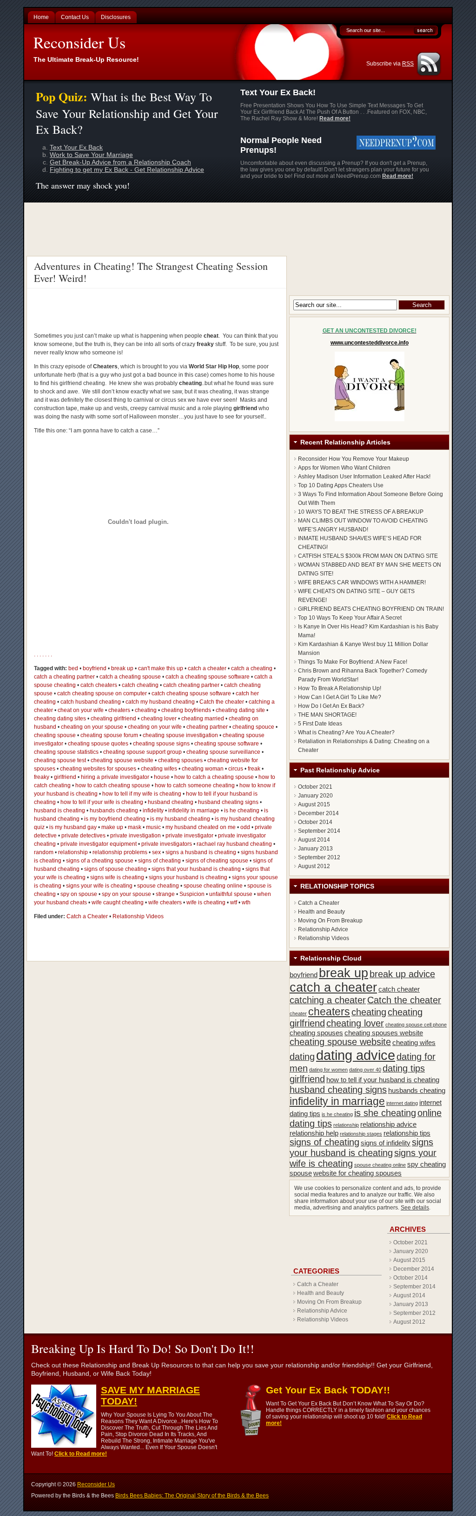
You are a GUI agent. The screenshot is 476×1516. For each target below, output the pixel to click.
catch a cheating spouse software (207, 676)
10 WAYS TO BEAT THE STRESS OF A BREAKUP (360, 512)
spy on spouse (78, 894)
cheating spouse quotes (98, 743)
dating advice (355, 1055)
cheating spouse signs (161, 743)
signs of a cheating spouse (99, 860)
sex (156, 852)
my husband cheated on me (200, 827)
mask (134, 827)
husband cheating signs (228, 802)
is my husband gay (73, 827)
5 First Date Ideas (320, 723)
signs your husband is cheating (188, 877)
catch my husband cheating (160, 702)
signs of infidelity (385, 1143)
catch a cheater (207, 668)
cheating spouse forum (109, 735)
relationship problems (120, 852)
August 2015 (314, 804)
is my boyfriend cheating (114, 819)
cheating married (202, 718)
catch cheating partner (191, 685)
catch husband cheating (90, 702)
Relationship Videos (138, 916)
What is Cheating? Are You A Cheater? (346, 732)
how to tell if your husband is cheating (382, 1080)
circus (235, 768)
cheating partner (207, 727)
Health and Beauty (321, 911)
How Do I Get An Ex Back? (331, 706)
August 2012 (314, 866)
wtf (233, 902)
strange (165, 894)
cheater (298, 1013)
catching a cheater (328, 1000)
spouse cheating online (213, 885)
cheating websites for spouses (98, 768)
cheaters (119, 710)
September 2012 (319, 857)
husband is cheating (59, 810)
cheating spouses (180, 760)
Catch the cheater (221, 702)
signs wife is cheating (117, 877)
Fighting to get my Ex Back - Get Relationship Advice (127, 169)
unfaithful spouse (230, 894)
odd (245, 827)
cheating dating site (240, 710)
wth (246, 902)
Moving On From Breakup (330, 920)
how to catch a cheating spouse (214, 777)
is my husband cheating (180, 819)
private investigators (166, 844)
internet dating (402, 1103)
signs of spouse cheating (115, 869)
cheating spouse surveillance (223, 752)
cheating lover (159, 718)
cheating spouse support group (142, 752)
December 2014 (318, 813)
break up (122, 668)
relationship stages (361, 1134)
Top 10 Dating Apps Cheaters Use (340, 485)
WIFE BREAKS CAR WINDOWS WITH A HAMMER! (362, 582)
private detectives (83, 835)
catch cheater (399, 989)
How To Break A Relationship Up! (339, 688)
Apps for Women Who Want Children (344, 467)
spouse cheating (158, 885)
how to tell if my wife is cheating (141, 794)
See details (415, 1207)
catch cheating (140, 685)
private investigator (189, 835)
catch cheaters (98, 685)
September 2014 (319, 831)
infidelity (153, 810)
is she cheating (385, 1113)
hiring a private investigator (115, 777)
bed (73, 668)
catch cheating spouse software (191, 693)
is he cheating (241, 810)
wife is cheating (205, 902)
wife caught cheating (118, 902)
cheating (146, 710)
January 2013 (315, 848)
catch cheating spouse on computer (102, 693)
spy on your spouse (126, 894)
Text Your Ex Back (76, 147)
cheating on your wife (155, 727)
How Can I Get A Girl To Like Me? (339, 697)
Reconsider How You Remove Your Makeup (353, 459)
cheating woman (203, 768)
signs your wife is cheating (99, 885)
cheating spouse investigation (180, 735)
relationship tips (406, 1133)
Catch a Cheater (87, 916)
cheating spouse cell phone (416, 1024)
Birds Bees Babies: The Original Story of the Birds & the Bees (192, 1495)
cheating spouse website (122, 760)
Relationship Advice (323, 929)
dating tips (404, 1068)
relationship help (314, 1133)
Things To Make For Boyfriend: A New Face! (352, 662)
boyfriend (94, 668)
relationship (73, 852)
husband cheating (170, 802)
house (162, 777)
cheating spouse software (226, 743)
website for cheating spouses (357, 1173)
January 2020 (315, 795)
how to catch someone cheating (195, 785)
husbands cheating (114, 810)
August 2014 (314, 839)
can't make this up (160, 668)
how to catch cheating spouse (112, 785)
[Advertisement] (239, 228)
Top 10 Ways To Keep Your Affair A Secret (350, 617)
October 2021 (315, 787)
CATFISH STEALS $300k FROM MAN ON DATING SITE (368, 556)
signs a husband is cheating (200, 852)
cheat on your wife (81, 710)
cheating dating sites (60, 718)
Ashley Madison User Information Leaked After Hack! (364, 476)
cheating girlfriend (113, 718)
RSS (408, 63)
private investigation (135, 835)
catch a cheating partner (64, 676)
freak (254, 768)
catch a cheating (251, 668)
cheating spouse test (60, 760)
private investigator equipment (98, 844)
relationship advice (388, 1124)
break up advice (402, 974)
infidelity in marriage (193, 810)
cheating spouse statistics (66, 752)
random (43, 852)
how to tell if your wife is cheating (101, 802)
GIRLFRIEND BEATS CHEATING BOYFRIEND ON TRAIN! (371, 609)
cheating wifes (159, 768)
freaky (41, 777)
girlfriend (65, 777)
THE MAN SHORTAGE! (327, 715)
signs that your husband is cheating (196, 869)
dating (302, 1057)
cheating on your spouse (92, 727)
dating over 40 (365, 1069)
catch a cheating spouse (130, 676)
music (153, 827)
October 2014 (315, 822)
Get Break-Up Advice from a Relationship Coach (120, 162)
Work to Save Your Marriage (91, 154)
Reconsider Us (79, 42)
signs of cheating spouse (216, 860)
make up (112, 827)
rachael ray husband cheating (234, 844)
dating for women (328, 1069)
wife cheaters (165, 902)
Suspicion (192, 894)
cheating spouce (253, 727)
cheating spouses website (383, 1033)
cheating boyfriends (186, 710)
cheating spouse (55, 735)
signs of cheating (159, 860)
